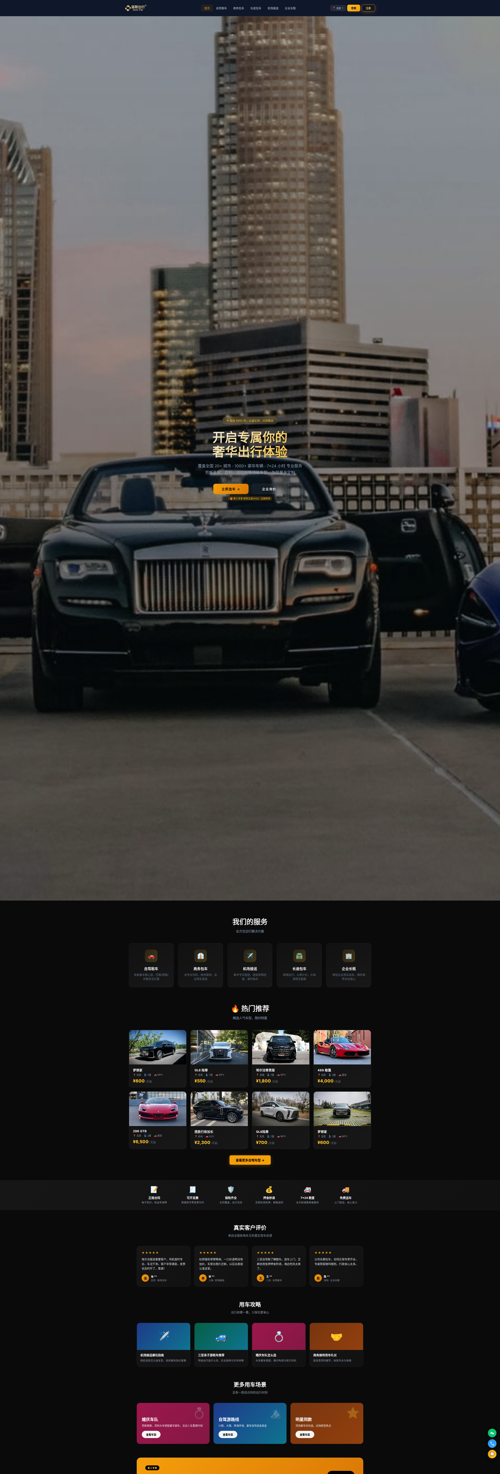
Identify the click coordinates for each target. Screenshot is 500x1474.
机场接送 (273, 8)
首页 (207, 8)
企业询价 (269, 489)
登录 (353, 8)
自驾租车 (221, 8)
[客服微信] (492, 1433)
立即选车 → (231, 489)
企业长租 (290, 8)
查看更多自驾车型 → (250, 1160)
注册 (368, 8)
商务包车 (238, 8)
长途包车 (255, 8)
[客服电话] (492, 1443)
